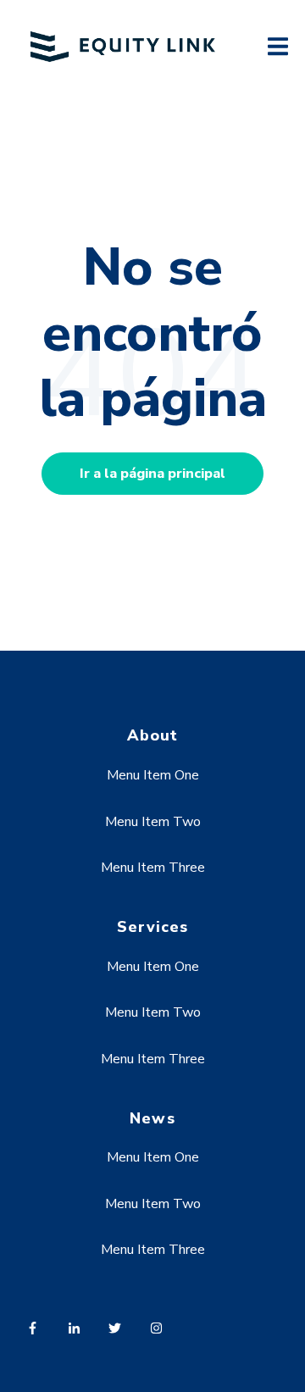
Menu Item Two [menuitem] (153, 821)
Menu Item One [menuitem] (153, 775)
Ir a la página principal (152, 473)
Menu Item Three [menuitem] (153, 867)
